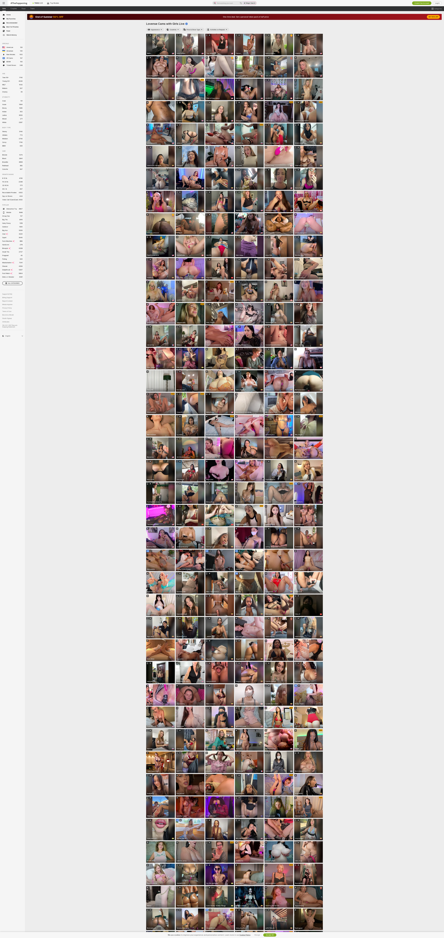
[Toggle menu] (3, 3)
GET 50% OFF (433, 17)
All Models (5, 322)
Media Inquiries (7, 304)
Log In (437, 3)
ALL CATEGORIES (14, 283)
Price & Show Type (193, 30)
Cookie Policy (244, 935)
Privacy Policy (7, 308)
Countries (173, 30)
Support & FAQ (7, 294)
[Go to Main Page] (19, 3)
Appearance (155, 30)
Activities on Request (217, 30)
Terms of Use (6, 311)
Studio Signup (7, 318)
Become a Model (8, 315)
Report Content (7, 301)
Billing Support (7, 297)
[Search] (240, 3)
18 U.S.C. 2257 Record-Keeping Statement (10, 326)
